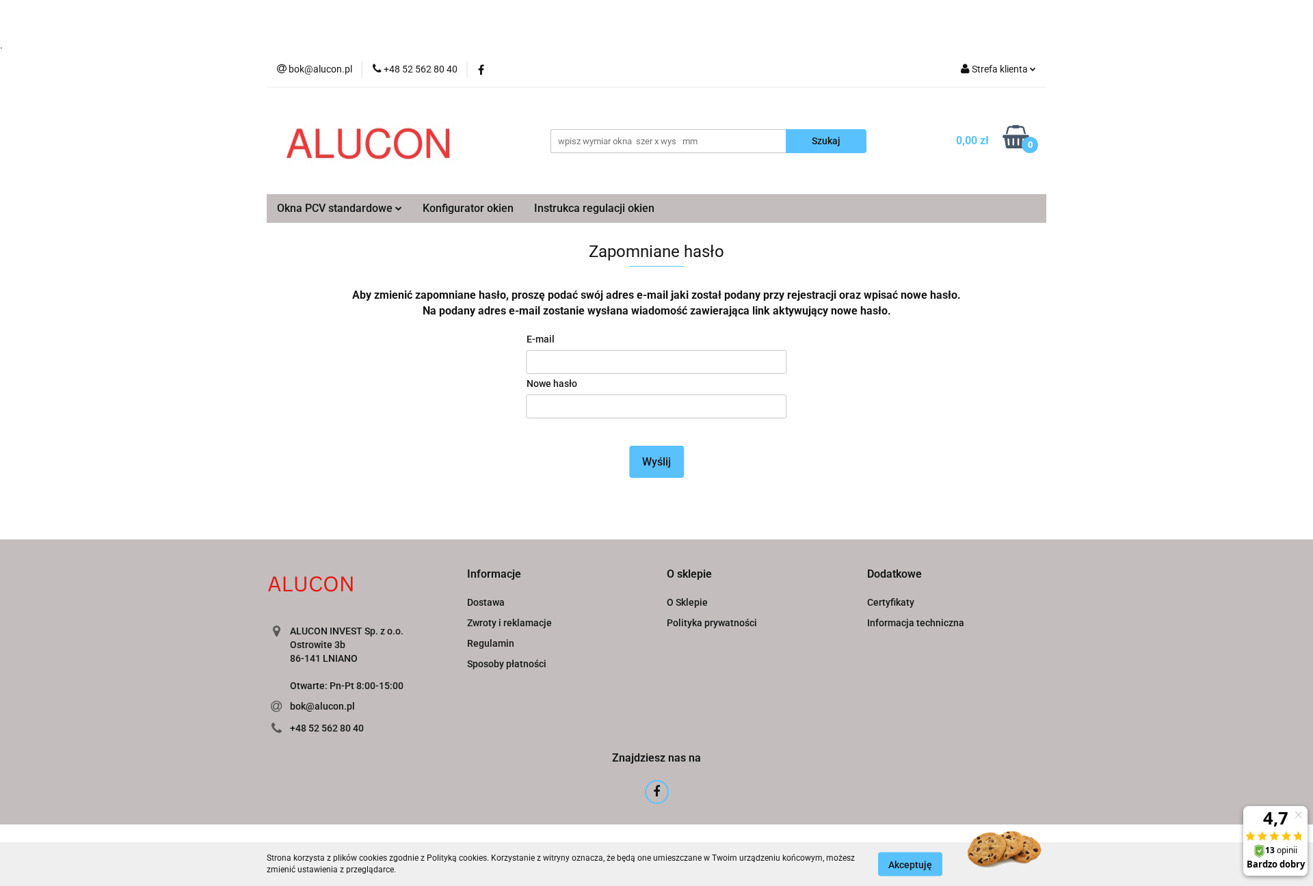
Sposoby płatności (506, 663)
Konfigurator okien (468, 208)
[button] (494, 574)
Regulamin (490, 643)
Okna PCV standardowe (336, 208)
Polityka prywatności (712, 622)
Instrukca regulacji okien (594, 208)
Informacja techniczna (915, 622)
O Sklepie (687, 602)
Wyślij (656, 461)
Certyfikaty (890, 602)
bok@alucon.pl (322, 706)
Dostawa (486, 602)
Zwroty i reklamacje (509, 622)
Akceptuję (910, 864)
